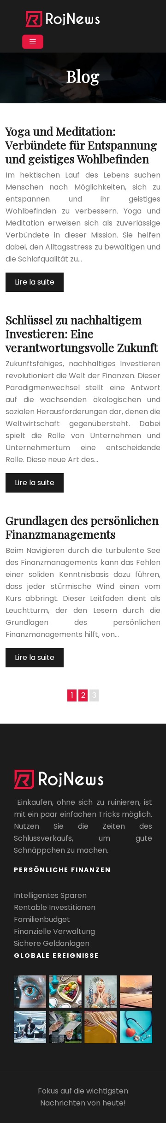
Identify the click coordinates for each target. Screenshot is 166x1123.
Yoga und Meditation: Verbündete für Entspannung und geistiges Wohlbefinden (81, 144)
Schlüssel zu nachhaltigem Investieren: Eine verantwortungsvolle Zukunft (82, 333)
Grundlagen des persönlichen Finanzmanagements (82, 526)
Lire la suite (34, 282)
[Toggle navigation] (32, 42)
